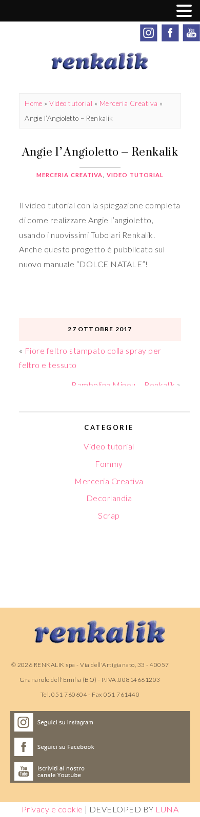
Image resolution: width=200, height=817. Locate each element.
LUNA (166, 809)
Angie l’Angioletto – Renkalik (100, 151)
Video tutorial (70, 103)
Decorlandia (109, 498)
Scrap (108, 515)
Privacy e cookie (52, 809)
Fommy (109, 463)
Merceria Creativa (128, 103)
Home (34, 103)
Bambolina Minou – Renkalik (123, 385)
